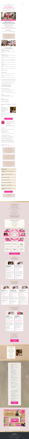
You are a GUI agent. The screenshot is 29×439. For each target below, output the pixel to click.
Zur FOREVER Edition (11, 31)
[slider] (8, 20)
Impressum (14, 437)
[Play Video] (1, 20)
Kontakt (11, 437)
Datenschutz (17, 437)
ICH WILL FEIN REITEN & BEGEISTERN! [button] (14, 341)
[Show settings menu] (14, 20)
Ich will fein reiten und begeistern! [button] (8, 118)
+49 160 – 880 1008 (6, 145)
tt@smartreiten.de (12, 145)
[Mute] (13, 20)
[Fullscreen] (15, 20)
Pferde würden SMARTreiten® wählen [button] (14, 428)
